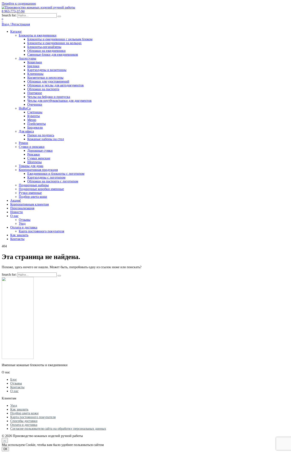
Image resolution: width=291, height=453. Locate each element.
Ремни (23, 143)
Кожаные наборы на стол (45, 139)
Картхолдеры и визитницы (46, 70)
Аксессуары (27, 58)
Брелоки (33, 66)
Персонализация (22, 208)
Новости (16, 212)
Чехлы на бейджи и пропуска (48, 97)
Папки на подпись (40, 135)
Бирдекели (35, 127)
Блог (13, 379)
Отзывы (24, 219)
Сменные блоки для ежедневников (52, 54)
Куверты (33, 116)
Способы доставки (23, 421)
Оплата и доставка (23, 227)
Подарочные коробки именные (41, 189)
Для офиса (26, 131)
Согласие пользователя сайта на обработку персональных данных (58, 428)
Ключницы (35, 74)
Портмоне (34, 93)
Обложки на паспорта (43, 89)
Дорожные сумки (40, 150)
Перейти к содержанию (19, 3)
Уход (22, 223)
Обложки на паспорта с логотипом (52, 181)
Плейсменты (36, 123)
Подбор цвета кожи (33, 196)
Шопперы (34, 162)
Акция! (15, 200)
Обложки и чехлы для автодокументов (55, 85)
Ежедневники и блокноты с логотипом (55, 173)
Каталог (16, 31)
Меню (31, 120)
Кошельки (34, 62)
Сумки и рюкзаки (32, 147)
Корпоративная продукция (38, 170)
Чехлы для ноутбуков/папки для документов (59, 100)
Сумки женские (38, 158)
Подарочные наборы (34, 185)
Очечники (34, 104)
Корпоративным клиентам (29, 204)
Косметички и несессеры (45, 77)
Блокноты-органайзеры (44, 47)
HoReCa (25, 108)
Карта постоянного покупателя (41, 231)
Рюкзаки (33, 154)
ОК (5, 449)
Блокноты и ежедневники (37, 35)
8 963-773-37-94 (13, 11)
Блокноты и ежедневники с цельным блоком (59, 39)
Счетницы (34, 112)
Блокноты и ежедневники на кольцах (54, 43)
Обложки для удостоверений (48, 81)
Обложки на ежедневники (46, 50)
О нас (14, 216)
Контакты (17, 239)
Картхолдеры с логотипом (46, 177)
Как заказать (19, 235)
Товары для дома (31, 166)
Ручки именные (30, 193)
